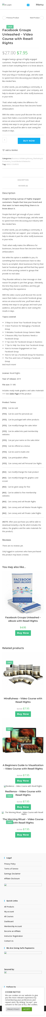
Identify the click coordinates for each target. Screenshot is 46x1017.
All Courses (8, 916)
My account (9, 911)
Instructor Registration (13, 936)
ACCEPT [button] (26, 1009)
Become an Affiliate (12, 931)
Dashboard (8, 921)
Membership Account (13, 926)
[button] (10, 150)
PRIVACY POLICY (13, 1009)
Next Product (34, 18)
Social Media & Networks (20, 161)
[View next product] (42, 18)
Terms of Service (11, 868)
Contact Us (8, 941)
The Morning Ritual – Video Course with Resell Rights (23, 821)
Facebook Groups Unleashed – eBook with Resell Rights (23, 619)
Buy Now (29, 141)
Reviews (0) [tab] (23, 186)
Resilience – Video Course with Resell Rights (23, 793)
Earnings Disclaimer (12, 873)
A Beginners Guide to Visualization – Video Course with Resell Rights (23, 767)
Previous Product (13, 18)
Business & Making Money (22, 158)
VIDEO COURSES (12, 164)
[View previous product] (4, 18)
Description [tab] (23, 180)
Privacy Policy (9, 864)
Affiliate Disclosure (12, 878)
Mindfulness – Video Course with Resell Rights (23, 700)
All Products (9, 906)
